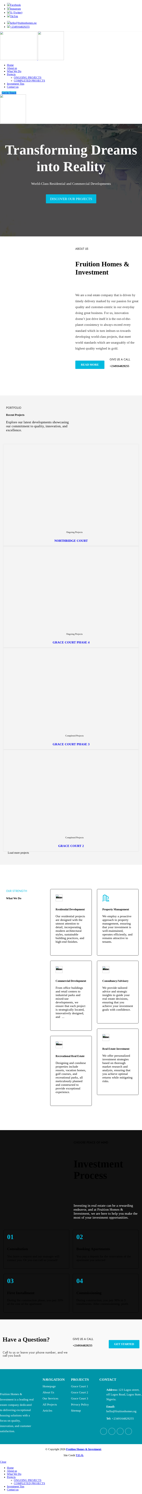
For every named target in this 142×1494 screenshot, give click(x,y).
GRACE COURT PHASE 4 (71, 642)
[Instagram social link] (120, 1431)
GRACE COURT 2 (71, 846)
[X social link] (111, 1431)
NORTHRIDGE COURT (71, 540)
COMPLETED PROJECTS (29, 80)
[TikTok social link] (128, 1431)
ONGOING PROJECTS (27, 77)
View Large (133, 446)
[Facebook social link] (103, 1431)
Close (3, 1461)
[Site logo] (19, 59)
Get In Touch (9, 92)
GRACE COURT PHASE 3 (71, 744)
